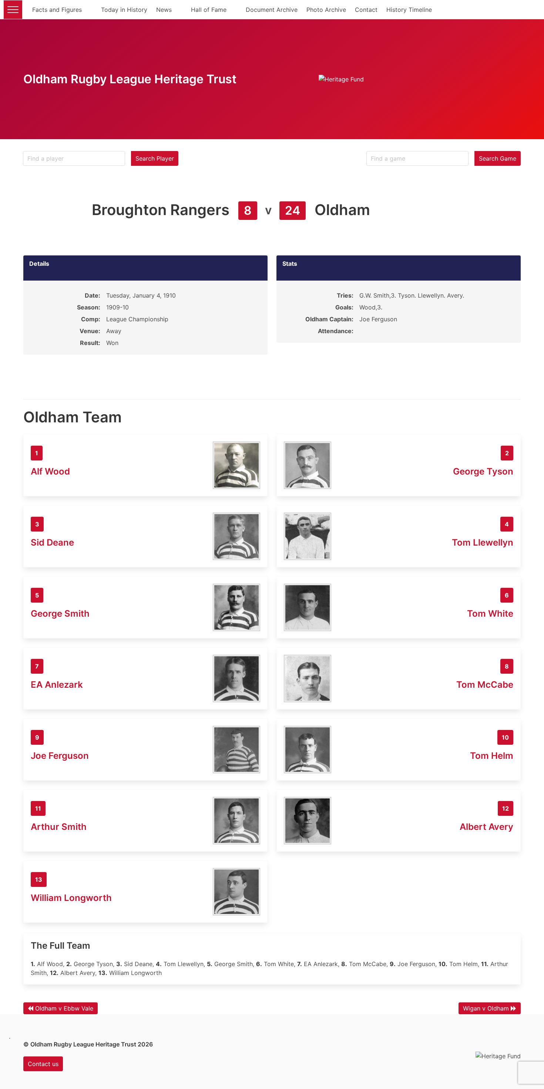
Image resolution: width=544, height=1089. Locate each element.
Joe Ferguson (60, 755)
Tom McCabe (484, 684)
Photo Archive (326, 9)
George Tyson (483, 471)
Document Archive (272, 9)
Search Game (497, 158)
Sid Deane (52, 542)
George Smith (60, 613)
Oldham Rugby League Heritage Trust (129, 79)
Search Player (154, 158)
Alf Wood (50, 471)
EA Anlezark (57, 684)
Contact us (43, 1064)
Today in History (124, 9)
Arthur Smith (59, 826)
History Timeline (409, 9)
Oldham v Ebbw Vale (64, 1008)
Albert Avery (486, 826)
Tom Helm (491, 755)
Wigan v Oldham (486, 1008)
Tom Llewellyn (482, 542)
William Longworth (71, 897)
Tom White (490, 613)
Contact (366, 9)
